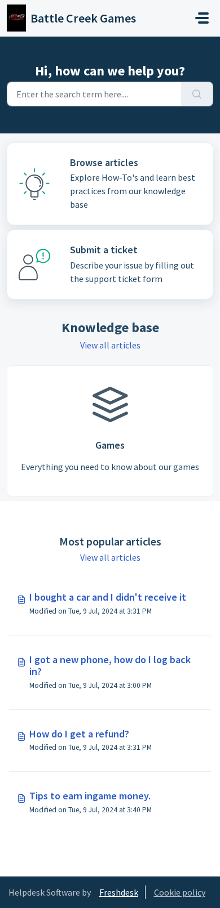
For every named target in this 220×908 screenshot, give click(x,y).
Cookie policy (179, 892)
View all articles (110, 345)
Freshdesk (118, 892)
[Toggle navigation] (202, 18)
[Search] (197, 94)
